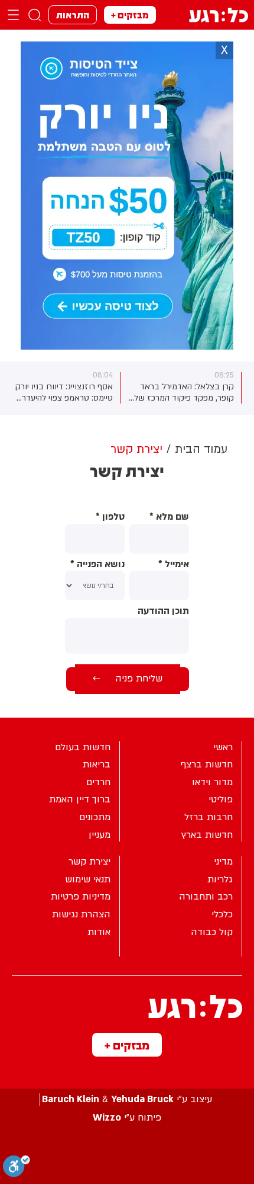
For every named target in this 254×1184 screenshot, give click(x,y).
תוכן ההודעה (163, 611)
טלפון (110, 517)
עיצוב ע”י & (127, 1099)
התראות (72, 14)
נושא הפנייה (97, 564)
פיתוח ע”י (127, 1118)
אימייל (173, 564)
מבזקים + (130, 14)
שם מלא (169, 517)
